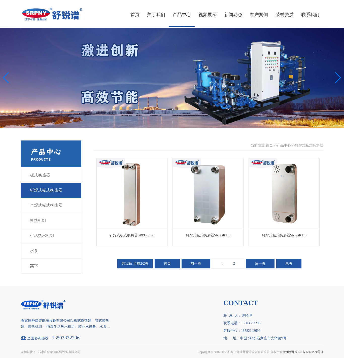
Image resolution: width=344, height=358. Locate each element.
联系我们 (310, 14)
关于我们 (156, 14)
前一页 (196, 263)
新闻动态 (233, 14)
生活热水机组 (42, 235)
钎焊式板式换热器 (46, 190)
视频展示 (207, 14)
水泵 (34, 250)
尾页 (288, 263)
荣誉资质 (285, 14)
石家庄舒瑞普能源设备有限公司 (59, 352)
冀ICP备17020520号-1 (309, 352)
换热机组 (38, 220)
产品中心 (182, 14)
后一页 (260, 263)
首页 (135, 14)
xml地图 (288, 352)
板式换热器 (40, 175)
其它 (34, 266)
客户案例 (259, 14)
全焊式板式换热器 (46, 205)
